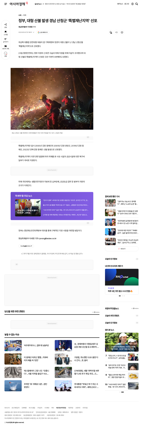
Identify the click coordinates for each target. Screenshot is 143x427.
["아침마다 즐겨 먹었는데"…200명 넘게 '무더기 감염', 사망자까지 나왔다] (134, 370)
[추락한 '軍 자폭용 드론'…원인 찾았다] (13, 391)
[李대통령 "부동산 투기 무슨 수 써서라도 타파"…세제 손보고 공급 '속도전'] (63, 391)
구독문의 (39, 408)
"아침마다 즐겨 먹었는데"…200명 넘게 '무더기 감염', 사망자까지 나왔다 (117, 367)
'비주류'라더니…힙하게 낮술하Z (36, 345)
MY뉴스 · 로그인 (123, 4)
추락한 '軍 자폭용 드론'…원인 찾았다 (35, 385)
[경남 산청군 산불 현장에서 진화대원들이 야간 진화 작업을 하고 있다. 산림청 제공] (52, 99)
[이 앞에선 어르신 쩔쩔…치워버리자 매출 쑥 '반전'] (13, 364)
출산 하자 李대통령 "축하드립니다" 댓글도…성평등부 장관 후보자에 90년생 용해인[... (66, 205)
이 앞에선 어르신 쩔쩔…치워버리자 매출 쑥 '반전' (36, 359)
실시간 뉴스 (38, 4)
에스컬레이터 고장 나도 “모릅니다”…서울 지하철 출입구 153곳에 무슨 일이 (36, 372)
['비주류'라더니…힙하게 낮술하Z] (13, 351)
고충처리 (77, 408)
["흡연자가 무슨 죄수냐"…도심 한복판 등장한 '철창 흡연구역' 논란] (134, 389)
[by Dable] (95, 312)
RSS (53, 408)
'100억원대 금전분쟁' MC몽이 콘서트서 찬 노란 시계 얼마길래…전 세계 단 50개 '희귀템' (127, 222)
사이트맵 (84, 408)
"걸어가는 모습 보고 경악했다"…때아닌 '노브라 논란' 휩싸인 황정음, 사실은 (127, 202)
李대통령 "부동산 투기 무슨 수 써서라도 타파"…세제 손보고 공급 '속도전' (86, 386)
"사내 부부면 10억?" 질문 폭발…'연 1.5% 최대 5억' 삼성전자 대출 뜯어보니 (66, 210)
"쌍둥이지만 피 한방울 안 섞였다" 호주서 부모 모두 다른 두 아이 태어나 (127, 212)
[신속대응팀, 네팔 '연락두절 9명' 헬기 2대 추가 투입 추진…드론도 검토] (63, 377)
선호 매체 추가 (44, 32)
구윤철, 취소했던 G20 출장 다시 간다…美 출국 (86, 359)
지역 (24, 15)
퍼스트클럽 (32, 408)
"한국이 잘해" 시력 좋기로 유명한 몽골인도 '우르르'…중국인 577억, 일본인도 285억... (66, 200)
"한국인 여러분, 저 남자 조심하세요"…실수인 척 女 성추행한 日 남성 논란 (127, 241)
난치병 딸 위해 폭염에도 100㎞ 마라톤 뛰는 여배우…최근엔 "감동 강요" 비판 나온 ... (66, 215)
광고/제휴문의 (15, 408)
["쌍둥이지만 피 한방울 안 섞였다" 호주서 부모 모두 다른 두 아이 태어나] (110, 216)
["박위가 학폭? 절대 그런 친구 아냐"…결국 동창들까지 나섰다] (134, 379)
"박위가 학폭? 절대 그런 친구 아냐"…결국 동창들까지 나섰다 (118, 377)
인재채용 (24, 408)
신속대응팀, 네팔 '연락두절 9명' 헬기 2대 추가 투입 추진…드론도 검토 (86, 372)
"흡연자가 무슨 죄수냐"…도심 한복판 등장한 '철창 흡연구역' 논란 (117, 387)
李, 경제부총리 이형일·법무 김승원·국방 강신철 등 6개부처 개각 (86, 346)
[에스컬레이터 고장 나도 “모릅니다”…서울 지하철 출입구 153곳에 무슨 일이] (13, 377)
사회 (19, 15)
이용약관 (70, 408)
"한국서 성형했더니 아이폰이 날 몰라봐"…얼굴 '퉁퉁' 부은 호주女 (118, 358)
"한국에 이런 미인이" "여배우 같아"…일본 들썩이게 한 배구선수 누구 (127, 231)
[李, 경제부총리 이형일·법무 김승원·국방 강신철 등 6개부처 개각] (63, 351)
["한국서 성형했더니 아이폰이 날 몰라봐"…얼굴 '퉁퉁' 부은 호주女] (134, 360)
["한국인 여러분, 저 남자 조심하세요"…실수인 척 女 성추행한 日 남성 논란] (110, 244)
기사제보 (46, 408)
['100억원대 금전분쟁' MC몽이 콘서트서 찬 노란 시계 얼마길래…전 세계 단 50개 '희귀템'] (110, 225)
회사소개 (6, 408)
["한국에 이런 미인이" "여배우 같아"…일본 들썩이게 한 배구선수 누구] (110, 235)
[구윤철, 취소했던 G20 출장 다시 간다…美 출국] (63, 364)
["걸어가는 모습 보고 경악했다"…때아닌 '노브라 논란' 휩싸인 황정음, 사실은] (110, 206)
